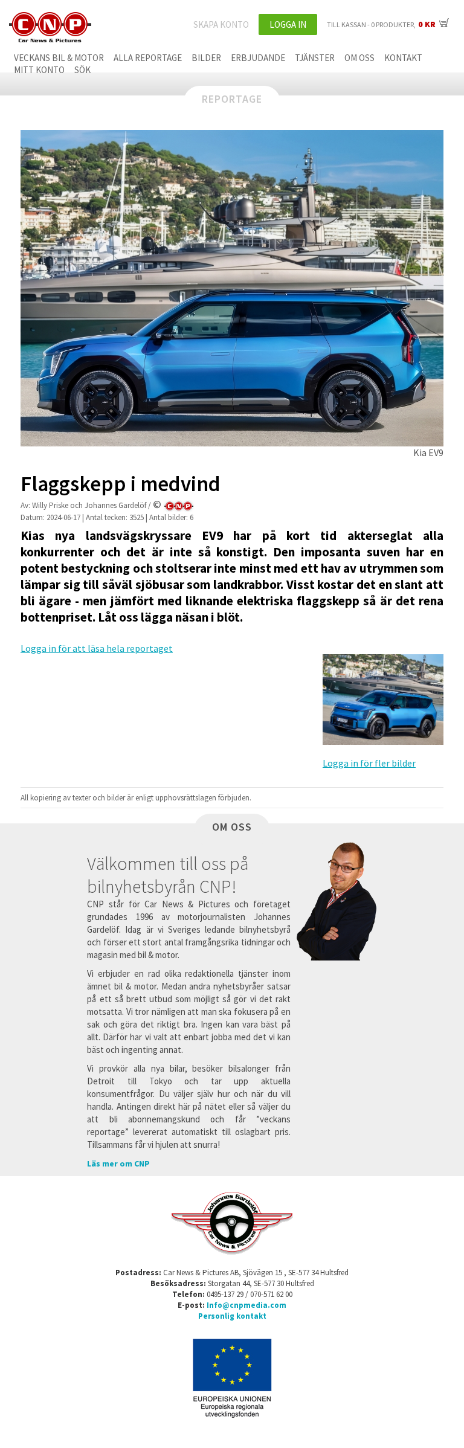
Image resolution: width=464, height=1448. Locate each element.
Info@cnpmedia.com (246, 1305)
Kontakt (403, 57)
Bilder (206, 57)
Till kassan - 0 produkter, (381, 24)
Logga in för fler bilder (369, 763)
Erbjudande (258, 57)
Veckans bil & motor (59, 57)
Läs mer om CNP (118, 1163)
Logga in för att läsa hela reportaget (97, 648)
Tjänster (315, 57)
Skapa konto (221, 24)
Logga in (287, 24)
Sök (82, 70)
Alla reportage (148, 57)
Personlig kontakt (232, 1316)
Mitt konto (39, 70)
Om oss (359, 57)
